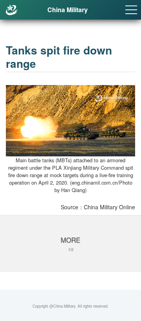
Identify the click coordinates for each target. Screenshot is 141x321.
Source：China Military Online (98, 207)
